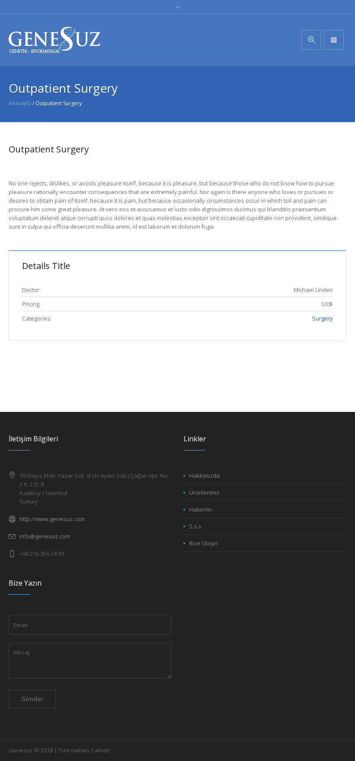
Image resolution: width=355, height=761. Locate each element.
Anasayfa (20, 103)
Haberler (201, 509)
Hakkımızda (204, 475)
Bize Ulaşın (203, 543)
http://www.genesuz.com (52, 519)
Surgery (322, 318)
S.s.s (195, 526)
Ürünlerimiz (204, 492)
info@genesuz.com (44, 536)
